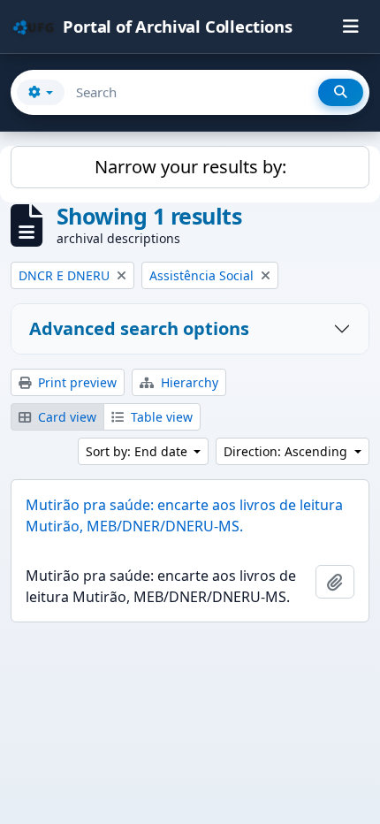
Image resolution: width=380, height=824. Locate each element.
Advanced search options (139, 328)
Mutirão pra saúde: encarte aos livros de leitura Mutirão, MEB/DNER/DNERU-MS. (184, 515)
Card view (65, 416)
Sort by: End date (138, 451)
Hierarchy (187, 382)
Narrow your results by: (190, 167)
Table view (160, 416)
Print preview (75, 382)
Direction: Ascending (287, 451)
